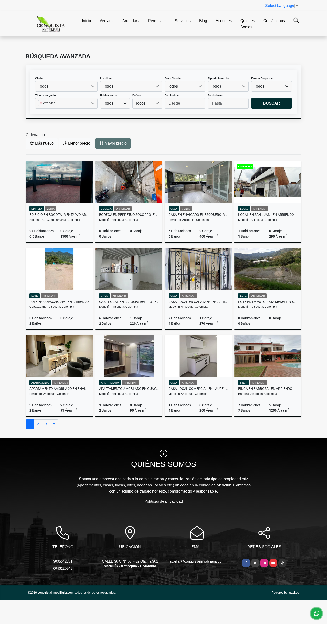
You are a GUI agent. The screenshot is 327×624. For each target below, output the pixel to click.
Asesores (224, 21)
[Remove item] (41, 103)
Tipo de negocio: (46, 95)
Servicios (183, 21)
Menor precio (78, 143)
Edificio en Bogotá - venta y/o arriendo (59, 215)
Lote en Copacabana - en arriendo (59, 302)
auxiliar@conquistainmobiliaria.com (197, 561)
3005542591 (62, 561)
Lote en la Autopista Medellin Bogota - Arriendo (268, 302)
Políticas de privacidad (163, 501)
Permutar (156, 21)
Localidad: (106, 78)
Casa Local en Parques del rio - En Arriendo (129, 302)
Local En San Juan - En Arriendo (266, 215)
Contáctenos (274, 21)
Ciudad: (40, 78)
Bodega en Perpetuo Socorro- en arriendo (129, 215)
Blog (203, 21)
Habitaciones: (109, 95)
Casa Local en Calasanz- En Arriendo (198, 302)
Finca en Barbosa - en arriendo (265, 388)
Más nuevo (44, 143)
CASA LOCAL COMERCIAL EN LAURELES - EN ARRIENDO (198, 388)
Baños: (136, 95)
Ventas (105, 21)
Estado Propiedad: (263, 78)
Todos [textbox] (43, 86)
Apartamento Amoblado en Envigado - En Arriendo (59, 388)
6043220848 (62, 568)
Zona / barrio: (173, 78)
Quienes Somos (247, 24)
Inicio (86, 21)
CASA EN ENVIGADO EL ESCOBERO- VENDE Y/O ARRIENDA (198, 215)
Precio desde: (173, 95)
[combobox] (66, 86)
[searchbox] (39, 111)
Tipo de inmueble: (219, 78)
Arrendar (129, 21)
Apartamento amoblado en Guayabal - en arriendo (129, 388)
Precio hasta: (216, 95)
